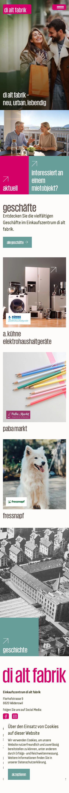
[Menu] (59, 7)
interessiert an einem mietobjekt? (48, 179)
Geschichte (15, 649)
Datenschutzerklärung (32, 762)
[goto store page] (34, 301)
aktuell (10, 187)
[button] (17, 242)
